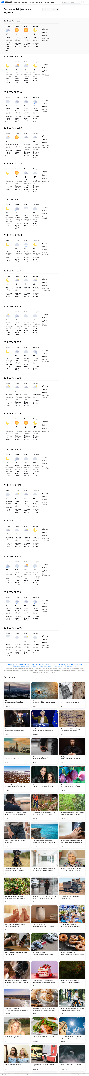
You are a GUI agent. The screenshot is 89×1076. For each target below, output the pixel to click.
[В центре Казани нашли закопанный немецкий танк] (72, 695)
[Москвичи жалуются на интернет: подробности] (17, 946)
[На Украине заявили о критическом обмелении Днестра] (17, 1002)
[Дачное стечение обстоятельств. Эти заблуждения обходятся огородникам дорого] (44, 807)
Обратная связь (65, 1074)
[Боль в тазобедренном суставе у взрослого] (17, 835)
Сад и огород (58, 666)
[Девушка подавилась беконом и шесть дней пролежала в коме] (44, 863)
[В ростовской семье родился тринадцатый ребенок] (17, 918)
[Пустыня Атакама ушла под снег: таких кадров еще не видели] (17, 779)
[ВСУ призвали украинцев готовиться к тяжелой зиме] (17, 695)
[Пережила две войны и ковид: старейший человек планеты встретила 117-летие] (72, 863)
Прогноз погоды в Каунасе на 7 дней (70, 664)
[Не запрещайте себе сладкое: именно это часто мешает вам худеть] (44, 974)
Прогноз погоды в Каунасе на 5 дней (44, 664)
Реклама (15, 1074)
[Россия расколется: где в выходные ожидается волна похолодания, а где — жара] (17, 863)
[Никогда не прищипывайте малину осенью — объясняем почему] (17, 891)
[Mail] (2, 2)
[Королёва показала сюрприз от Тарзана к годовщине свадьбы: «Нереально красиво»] (44, 779)
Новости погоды (45, 666)
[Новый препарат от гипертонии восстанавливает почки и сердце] (72, 835)
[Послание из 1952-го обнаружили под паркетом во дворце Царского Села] (72, 723)
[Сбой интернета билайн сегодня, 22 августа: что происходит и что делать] (17, 807)
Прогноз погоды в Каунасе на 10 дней (25, 666)
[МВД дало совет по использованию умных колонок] (44, 918)
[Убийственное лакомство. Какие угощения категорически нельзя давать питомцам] (17, 974)
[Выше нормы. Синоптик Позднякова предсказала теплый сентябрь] (72, 918)
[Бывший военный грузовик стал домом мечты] (72, 891)
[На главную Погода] (8, 2)
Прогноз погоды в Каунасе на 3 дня (18, 664)
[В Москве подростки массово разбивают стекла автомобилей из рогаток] (44, 695)
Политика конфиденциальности (35, 1074)
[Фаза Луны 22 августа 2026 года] (72, 1058)
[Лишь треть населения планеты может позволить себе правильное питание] (44, 1030)
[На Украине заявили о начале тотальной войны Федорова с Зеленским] (72, 751)
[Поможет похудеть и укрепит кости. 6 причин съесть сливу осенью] (72, 779)
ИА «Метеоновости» (82, 1074)
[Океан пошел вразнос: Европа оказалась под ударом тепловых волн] (44, 835)
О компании (8, 1074)
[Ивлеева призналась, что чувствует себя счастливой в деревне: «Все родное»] (17, 1030)
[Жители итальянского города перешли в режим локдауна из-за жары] (72, 1030)
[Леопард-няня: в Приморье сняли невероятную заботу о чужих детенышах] (72, 807)
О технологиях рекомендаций (51, 1074)
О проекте (22, 1074)
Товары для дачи (70, 666)
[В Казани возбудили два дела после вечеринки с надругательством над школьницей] (44, 751)
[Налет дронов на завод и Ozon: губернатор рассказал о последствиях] (44, 1058)
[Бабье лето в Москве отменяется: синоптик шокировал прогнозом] (44, 891)
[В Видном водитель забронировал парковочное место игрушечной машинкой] (44, 946)
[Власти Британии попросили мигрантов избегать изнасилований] (17, 751)
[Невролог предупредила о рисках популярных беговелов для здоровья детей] (72, 1002)
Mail (3, 1074)
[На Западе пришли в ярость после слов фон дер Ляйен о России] (44, 723)
